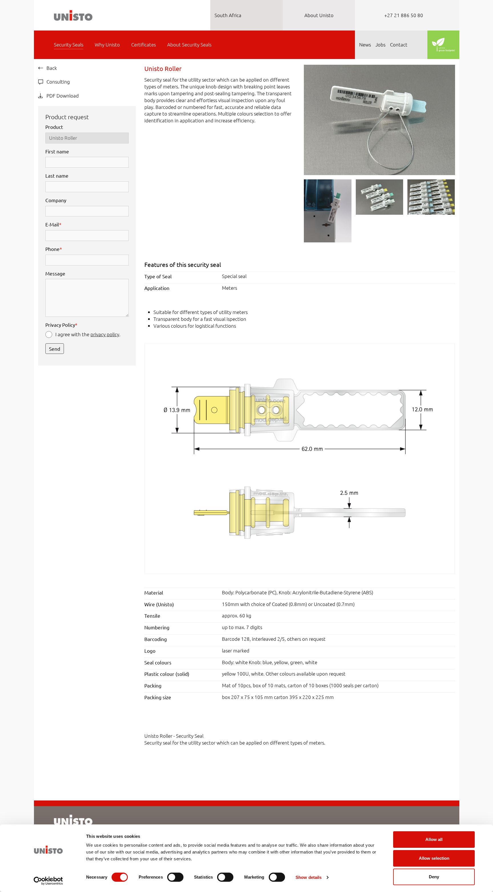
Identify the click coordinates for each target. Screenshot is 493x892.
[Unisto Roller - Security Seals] (379, 119)
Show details (309, 877)
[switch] (175, 877)
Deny (434, 876)
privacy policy (104, 334)
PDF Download (62, 95)
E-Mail (53, 224)
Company (55, 200)
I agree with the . (87, 334)
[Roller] (299, 458)
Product (54, 127)
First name (57, 151)
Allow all (434, 839)
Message (55, 273)
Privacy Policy (61, 325)
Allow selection (434, 858)
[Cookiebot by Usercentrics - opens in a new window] (48, 881)
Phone (53, 249)
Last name (56, 176)
